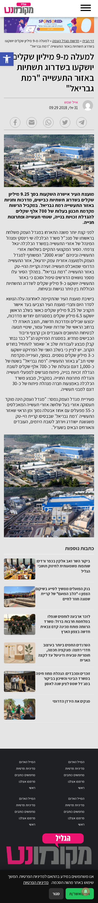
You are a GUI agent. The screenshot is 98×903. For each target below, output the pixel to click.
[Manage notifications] (86, 891)
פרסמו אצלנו (76, 781)
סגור (56, 893)
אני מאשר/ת (79, 893)
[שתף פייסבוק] (15, 122)
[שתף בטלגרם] (81, 122)
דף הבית (88, 40)
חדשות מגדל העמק (65, 40)
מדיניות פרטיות (74, 768)
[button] (7, 59)
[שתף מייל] (31, 122)
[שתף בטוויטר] (65, 122)
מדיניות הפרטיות (36, 882)
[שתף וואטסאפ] (48, 122)
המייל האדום (76, 762)
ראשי (81, 788)
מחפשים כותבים (74, 775)
